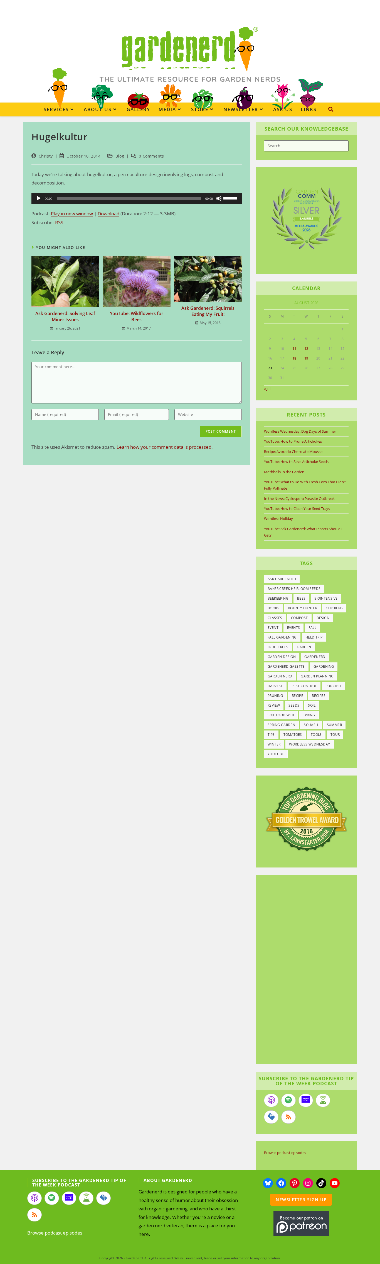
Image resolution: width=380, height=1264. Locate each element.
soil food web (281, 715)
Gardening (324, 666)
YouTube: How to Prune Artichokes (293, 441)
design (323, 617)
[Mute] (219, 198)
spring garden (281, 724)
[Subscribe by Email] (271, 1117)
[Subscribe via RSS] (288, 1117)
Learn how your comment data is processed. (165, 447)
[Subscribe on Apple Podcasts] (271, 1100)
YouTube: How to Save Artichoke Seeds (296, 461)
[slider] (231, 198)
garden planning (317, 676)
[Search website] (331, 109)
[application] (136, 198)
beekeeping (278, 598)
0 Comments (151, 156)
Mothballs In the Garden (284, 471)
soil (311, 705)
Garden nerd (280, 676)
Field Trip (314, 637)
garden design (282, 656)
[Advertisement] (303, 970)
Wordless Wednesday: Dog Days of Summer (300, 431)
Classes (275, 617)
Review (274, 705)
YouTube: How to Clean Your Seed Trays (297, 508)
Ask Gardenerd (282, 579)
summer (334, 724)
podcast (333, 686)
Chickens (334, 608)
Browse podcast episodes (285, 1152)
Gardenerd (314, 656)
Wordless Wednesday (309, 744)
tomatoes (292, 734)
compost (299, 617)
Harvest (275, 686)
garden (304, 647)
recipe (297, 695)
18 (294, 358)
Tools (316, 734)
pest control (304, 686)
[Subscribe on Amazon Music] (305, 1100)
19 (306, 358)
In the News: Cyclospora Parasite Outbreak (299, 498)
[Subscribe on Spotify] (288, 1100)
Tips (271, 734)
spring (309, 715)
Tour (335, 734)
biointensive (326, 598)
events (293, 627)
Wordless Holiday (278, 518)
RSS (59, 222)
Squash (311, 724)
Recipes (318, 695)
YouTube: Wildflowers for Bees (136, 316)
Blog (119, 156)
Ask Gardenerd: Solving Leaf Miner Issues (65, 316)
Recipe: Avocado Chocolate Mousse (293, 451)
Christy (46, 156)
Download (108, 213)
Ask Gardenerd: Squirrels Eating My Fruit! (208, 311)
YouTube (276, 754)
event (273, 627)
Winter (274, 744)
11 (294, 348)
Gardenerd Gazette (286, 666)
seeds (293, 705)
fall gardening (282, 637)
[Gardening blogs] (306, 818)
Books (273, 608)
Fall (312, 627)
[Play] (38, 198)
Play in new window (72, 213)
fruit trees (278, 647)
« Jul (267, 388)
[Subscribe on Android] (323, 1100)
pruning (275, 695)
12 (306, 348)
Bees (301, 598)
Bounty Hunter (302, 608)
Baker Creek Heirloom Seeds (294, 588)
